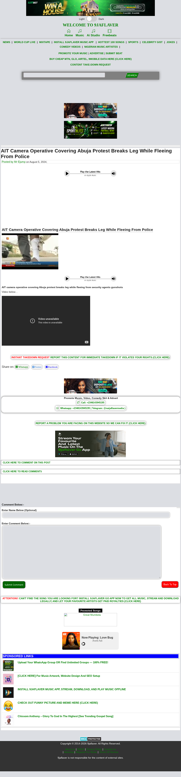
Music (80, 35)
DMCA (81, 749)
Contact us (110, 749)
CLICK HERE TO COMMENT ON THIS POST (26, 462)
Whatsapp (23, 367)
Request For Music (87, 752)
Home (69, 35)
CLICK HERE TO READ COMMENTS (22, 471)
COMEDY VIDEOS (70, 46)
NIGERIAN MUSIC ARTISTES (101, 46)
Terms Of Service (108, 752)
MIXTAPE (44, 42)
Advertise (69, 752)
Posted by (8, 161)
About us (70, 749)
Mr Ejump (19, 161)
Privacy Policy (94, 749)
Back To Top (170, 584)
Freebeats (109, 35)
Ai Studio (93, 35)
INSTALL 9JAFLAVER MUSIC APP (74, 42)
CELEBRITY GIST (152, 42)
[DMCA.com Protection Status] (90, 740)
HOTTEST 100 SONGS (111, 42)
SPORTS (133, 42)
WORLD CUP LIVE (24, 42)
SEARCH (132, 75)
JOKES (171, 42)
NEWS (6, 42)
